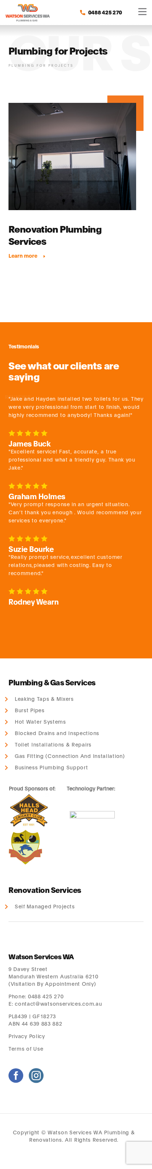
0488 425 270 (45, 995)
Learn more (22, 255)
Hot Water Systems (40, 722)
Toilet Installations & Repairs (53, 744)
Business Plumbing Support (51, 767)
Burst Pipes (30, 710)
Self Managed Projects (45, 906)
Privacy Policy (26, 1035)
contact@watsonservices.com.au (58, 1003)
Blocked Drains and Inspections (57, 733)
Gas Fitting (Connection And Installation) (70, 756)
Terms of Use (26, 1048)
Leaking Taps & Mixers (44, 699)
